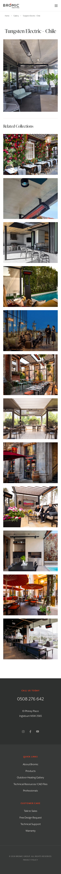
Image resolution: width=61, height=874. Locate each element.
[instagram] (23, 731)
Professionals (30, 790)
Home (7, 16)
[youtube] (37, 731)
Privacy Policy (30, 860)
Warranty (31, 831)
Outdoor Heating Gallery (30, 777)
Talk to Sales (30, 811)
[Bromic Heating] (11, 5)
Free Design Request (31, 817)
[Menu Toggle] (56, 5)
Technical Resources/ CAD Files (30, 784)
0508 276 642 (30, 699)
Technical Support (30, 824)
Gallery (16, 16)
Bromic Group (23, 856)
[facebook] (30, 731)
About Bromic (30, 764)
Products (31, 771)
